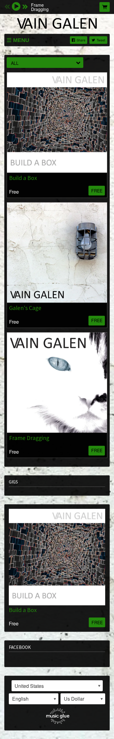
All (15, 63)
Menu (21, 40)
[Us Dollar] (82, 698)
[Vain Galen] (57, 23)
